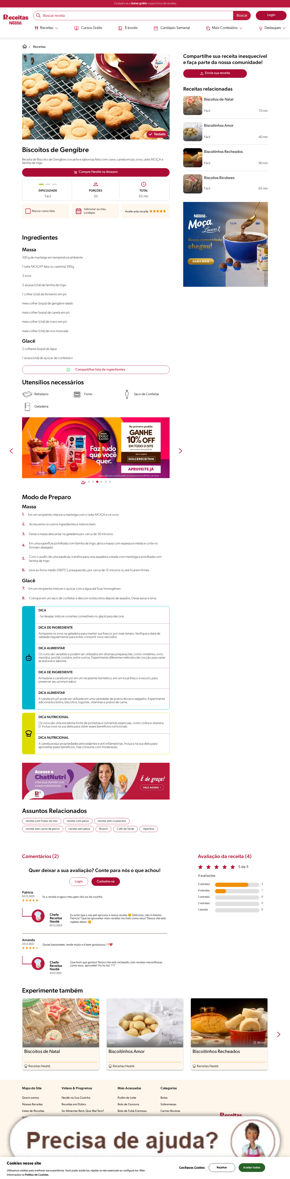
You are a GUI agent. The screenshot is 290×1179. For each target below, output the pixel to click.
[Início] (15, 20)
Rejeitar (222, 1167)
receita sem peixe (79, 829)
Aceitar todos (251, 1167)
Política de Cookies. (37, 1174)
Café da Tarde (125, 829)
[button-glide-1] (93, 482)
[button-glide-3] (101, 482)
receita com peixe (78, 821)
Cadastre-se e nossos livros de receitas (145, 3)
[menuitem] (46, 29)
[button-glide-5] (110, 482)
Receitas (39, 47)
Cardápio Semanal (175, 28)
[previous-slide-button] (11, 451)
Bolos (164, 1097)
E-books (131, 28)
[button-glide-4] (106, 482)
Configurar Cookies (192, 1167)
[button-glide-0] (89, 482)
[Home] (24, 48)
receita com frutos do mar (42, 821)
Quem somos (30, 1097)
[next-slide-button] (180, 451)
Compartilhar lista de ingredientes (100, 369)
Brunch (103, 829)
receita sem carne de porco (43, 829)
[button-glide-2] (97, 482)
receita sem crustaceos (112, 821)
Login (79, 881)
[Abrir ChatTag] (145, 1141)
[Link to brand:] (159, 63)
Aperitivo (148, 829)
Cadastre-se (106, 881)
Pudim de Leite (127, 1097)
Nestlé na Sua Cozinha (76, 1097)
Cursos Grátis (91, 28)
